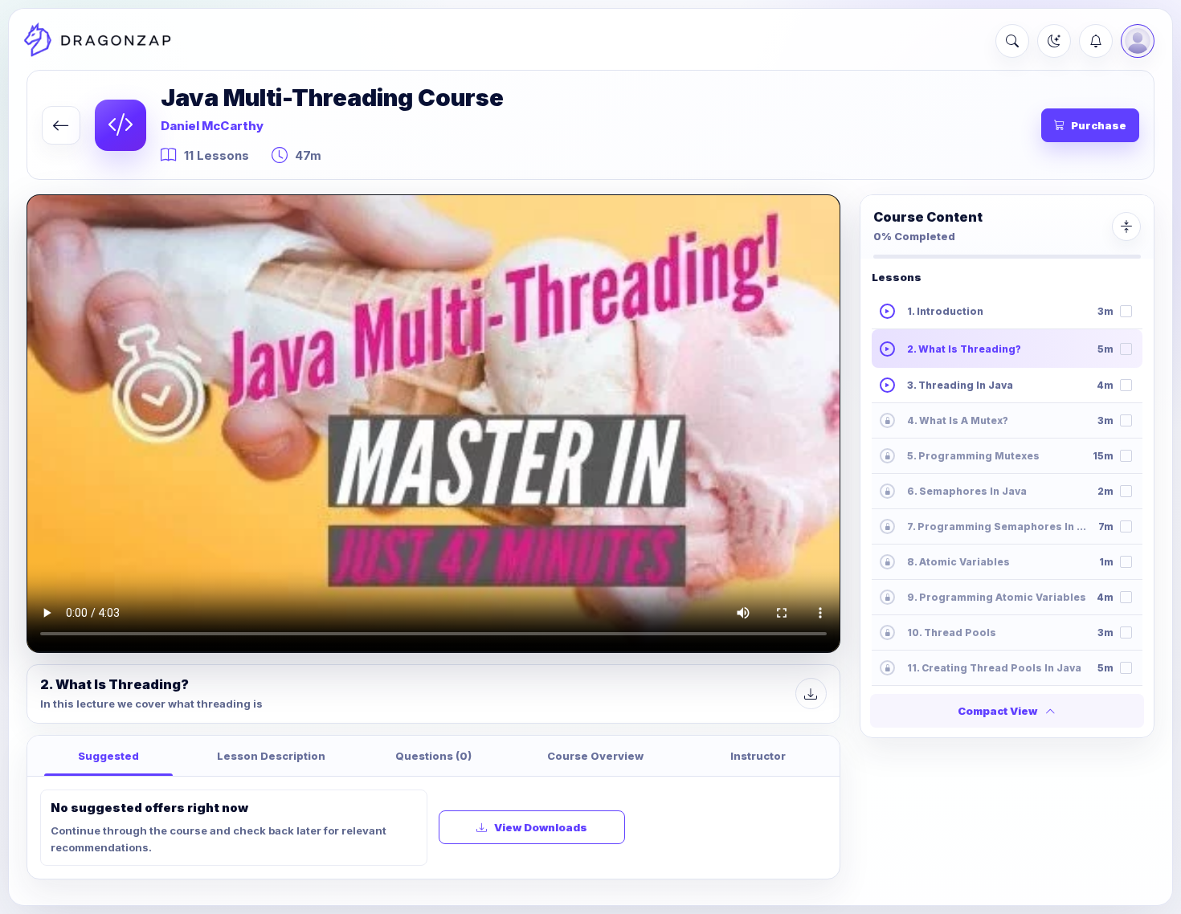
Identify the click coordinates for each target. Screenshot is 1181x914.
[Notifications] (1096, 41)
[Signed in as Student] (1137, 41)
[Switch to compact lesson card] (1126, 226)
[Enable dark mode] (1054, 41)
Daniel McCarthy (212, 125)
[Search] (1012, 41)
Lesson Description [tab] (271, 755)
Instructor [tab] (758, 755)
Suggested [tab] (108, 755)
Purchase (1098, 125)
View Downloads (540, 827)
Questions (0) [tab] (433, 755)
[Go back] (61, 125)
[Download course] (811, 693)
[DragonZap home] (97, 41)
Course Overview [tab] (595, 755)
